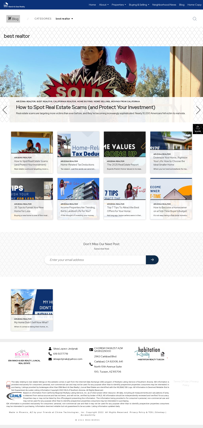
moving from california (125, 101)
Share (198, 131)
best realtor (44, 101)
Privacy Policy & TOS (141, 412)
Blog (181, 4)
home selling (102, 101)
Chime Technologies (67, 412)
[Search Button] (194, 19)
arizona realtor (26, 101)
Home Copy (194, 4)
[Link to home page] (15, 5)
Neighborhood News (164, 4)
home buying (84, 101)
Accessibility (88, 415)
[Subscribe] (152, 259)
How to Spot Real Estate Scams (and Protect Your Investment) (85, 107)
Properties (119, 6)
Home (92, 4)
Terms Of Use (181, 381)
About (104, 6)
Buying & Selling (139, 6)
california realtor (64, 101)
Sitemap (160, 412)
